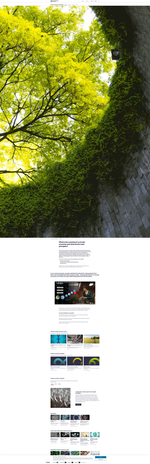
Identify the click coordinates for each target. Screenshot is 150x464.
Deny (100, 461)
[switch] (65, 462)
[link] (58, 342)
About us (87, 1)
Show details (83, 462)
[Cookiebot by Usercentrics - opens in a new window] (47, 462)
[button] (62, 238)
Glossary (77, 4)
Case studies (73, 4)
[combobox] (62, 238)
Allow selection (101, 459)
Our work (82, 1)
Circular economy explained (87, 348)
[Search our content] (98, 1)
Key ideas (69, 4)
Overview (65, 4)
